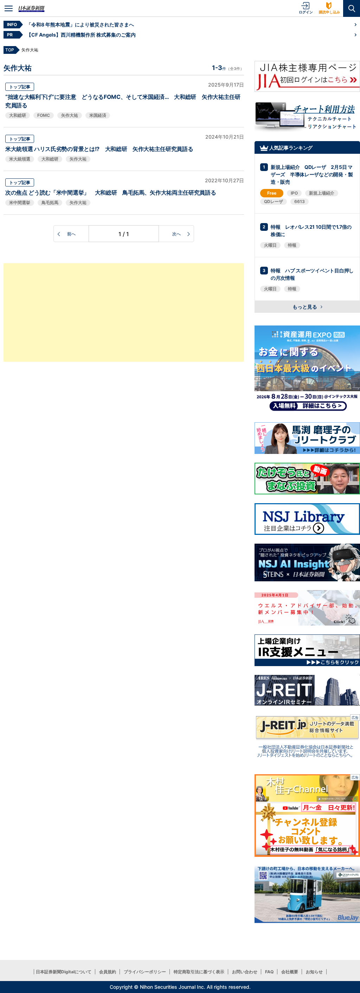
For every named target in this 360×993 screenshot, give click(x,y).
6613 (299, 201)
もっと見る (305, 307)
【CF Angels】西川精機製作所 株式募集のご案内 (81, 35)
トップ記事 (19, 86)
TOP (9, 49)
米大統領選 (19, 159)
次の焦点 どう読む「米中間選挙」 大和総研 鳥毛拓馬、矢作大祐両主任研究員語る (110, 192)
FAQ (269, 971)
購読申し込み (329, 12)
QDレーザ (273, 201)
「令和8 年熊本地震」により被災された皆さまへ (80, 24)
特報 (292, 245)
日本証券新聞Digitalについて (63, 971)
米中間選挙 (19, 202)
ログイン (306, 12)
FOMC (43, 115)
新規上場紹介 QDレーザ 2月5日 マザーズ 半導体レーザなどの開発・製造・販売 (312, 174)
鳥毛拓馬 (49, 202)
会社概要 (289, 971)
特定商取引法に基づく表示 (199, 971)
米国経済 (97, 115)
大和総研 (17, 115)
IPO (294, 193)
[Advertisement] (124, 312)
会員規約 (107, 971)
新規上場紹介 (321, 193)
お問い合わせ (244, 971)
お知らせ (314, 971)
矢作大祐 (69, 115)
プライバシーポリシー (145, 971)
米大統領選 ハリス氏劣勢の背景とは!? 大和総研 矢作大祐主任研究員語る (99, 148)
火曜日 (270, 245)
